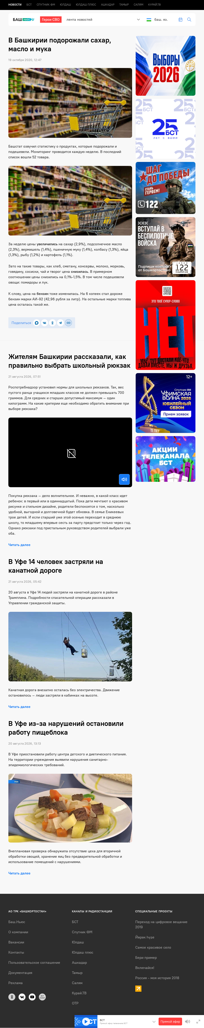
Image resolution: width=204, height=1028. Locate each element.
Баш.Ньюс (16, 922)
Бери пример (146, 957)
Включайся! (144, 968)
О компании (18, 932)
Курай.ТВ (154, 4)
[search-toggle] (189, 19)
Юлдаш (65, 4)
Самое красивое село (153, 947)
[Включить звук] (124, 479)
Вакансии (16, 942)
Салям (138, 4)
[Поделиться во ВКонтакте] (44, 322)
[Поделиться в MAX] (36, 322)
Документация (20, 973)
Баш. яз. (161, 19)
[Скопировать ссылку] (68, 322)
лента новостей (79, 19)
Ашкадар (107, 4)
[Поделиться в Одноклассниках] (52, 322)
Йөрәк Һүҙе (144, 937)
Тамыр (124, 4)
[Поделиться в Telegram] (60, 322)
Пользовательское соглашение (34, 962)
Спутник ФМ (46, 4)
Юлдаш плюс (86, 4)
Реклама (15, 983)
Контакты (16, 952)
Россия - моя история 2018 (157, 978)
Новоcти (15, 4)
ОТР (75, 1003)
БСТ (29, 4)
